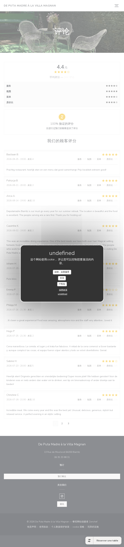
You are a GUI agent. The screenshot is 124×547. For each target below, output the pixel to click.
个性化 (62, 284)
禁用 (62, 278)
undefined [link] (62, 293)
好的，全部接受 (62, 272)
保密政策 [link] (63, 289)
